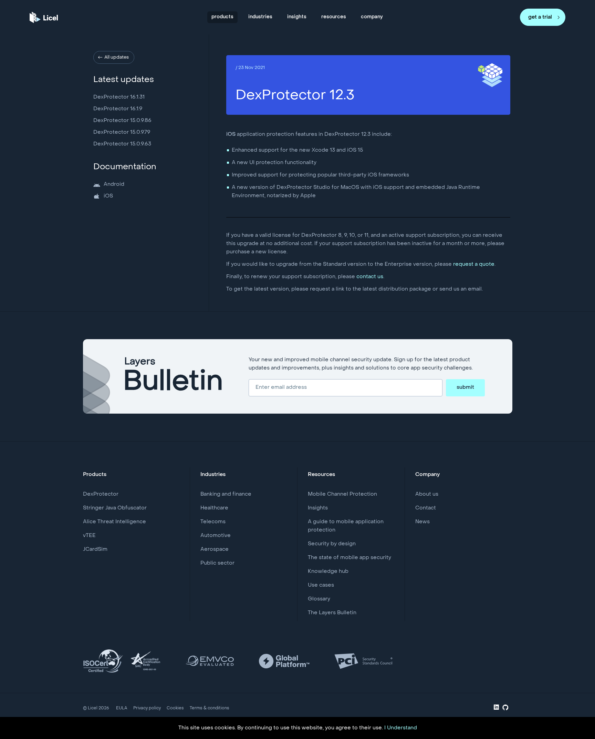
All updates (116, 57)
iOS (108, 196)
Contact (425, 508)
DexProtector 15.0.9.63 (122, 144)
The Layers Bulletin (332, 612)
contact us (369, 276)
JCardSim (95, 549)
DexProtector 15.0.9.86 (122, 120)
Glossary (319, 599)
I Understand (400, 728)
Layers (173, 376)
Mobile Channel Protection (342, 494)
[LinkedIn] (496, 708)
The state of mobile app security (349, 557)
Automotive (215, 535)
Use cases (321, 585)
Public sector (217, 563)
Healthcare (214, 508)
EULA (121, 708)
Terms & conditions (209, 708)
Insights (318, 508)
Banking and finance (225, 494)
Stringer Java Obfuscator (115, 508)
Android (114, 184)
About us (426, 494)
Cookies (175, 708)
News (422, 521)
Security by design (332, 543)
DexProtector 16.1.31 (119, 97)
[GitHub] (505, 709)
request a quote (473, 264)
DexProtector (100, 494)
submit (465, 387)
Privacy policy (147, 708)
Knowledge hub (328, 571)
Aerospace (214, 549)
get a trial (540, 17)
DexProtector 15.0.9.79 (121, 132)
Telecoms (213, 521)
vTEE (89, 535)
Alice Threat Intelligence (114, 521)
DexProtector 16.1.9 (118, 109)
